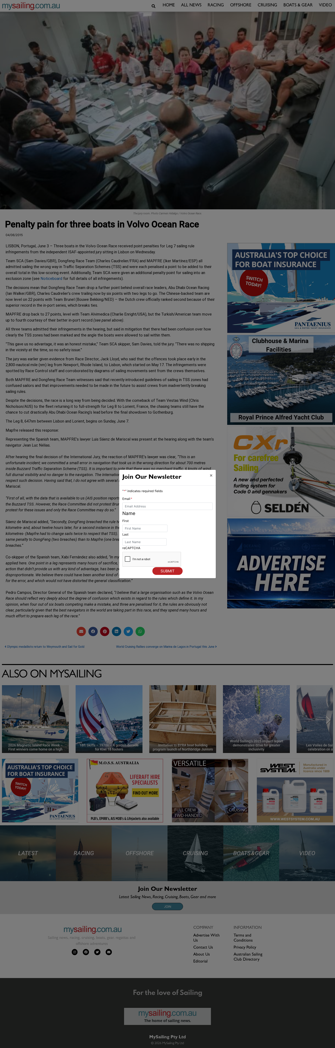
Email (127, 499)
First (125, 521)
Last (125, 534)
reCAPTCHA (131, 548)
